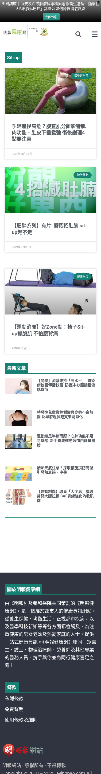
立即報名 (51, 17)
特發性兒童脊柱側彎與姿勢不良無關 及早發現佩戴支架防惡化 (65, 414)
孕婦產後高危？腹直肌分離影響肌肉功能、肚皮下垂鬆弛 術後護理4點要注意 (49, 132)
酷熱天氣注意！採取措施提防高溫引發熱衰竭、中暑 (65, 470)
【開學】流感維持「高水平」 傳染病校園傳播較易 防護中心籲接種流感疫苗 (66, 385)
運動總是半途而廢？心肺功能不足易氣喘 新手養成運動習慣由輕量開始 (66, 440)
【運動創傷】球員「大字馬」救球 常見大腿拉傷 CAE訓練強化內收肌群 (65, 496)
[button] (94, 34)
